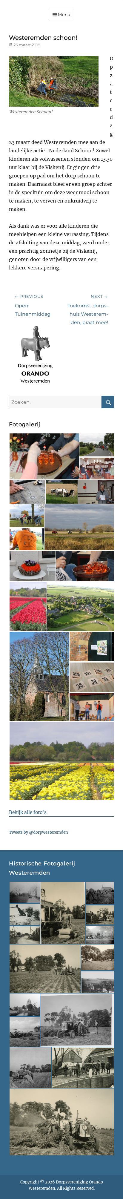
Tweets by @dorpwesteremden (38, 832)
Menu (64, 14)
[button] (44, 456)
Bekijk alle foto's (28, 812)
